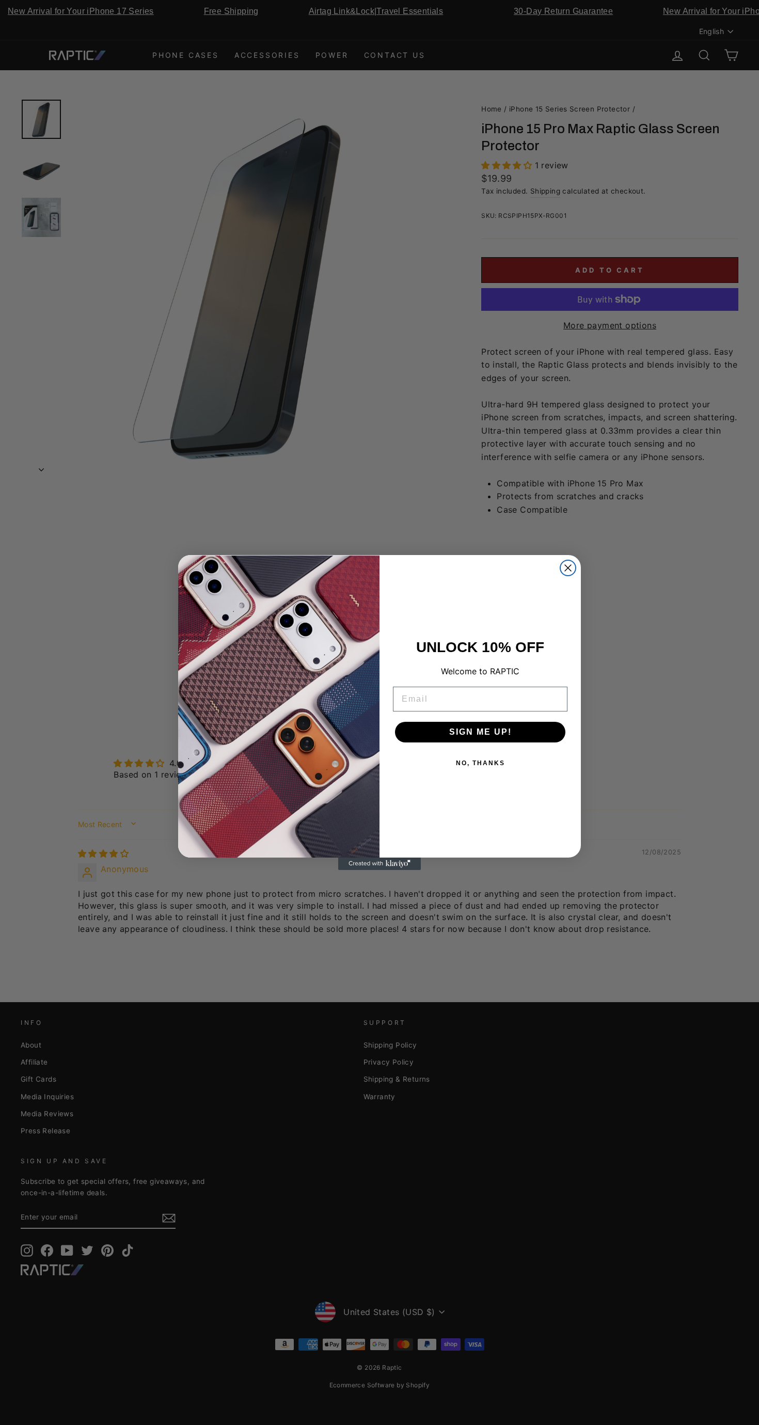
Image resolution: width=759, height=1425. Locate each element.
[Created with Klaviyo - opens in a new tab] (379, 864)
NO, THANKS (480, 763)
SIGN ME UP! (480, 731)
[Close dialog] (568, 568)
